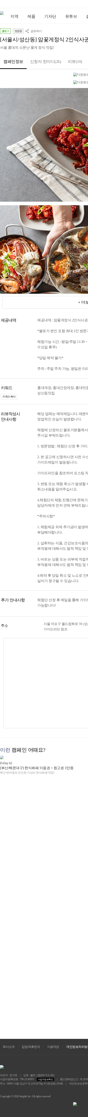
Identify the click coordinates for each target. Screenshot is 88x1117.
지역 (14, 16)
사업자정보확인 (45, 1079)
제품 (31, 16)
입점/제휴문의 (31, 1047)
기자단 (50, 16)
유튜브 (71, 16)
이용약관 (53, 1047)
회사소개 (8, 1047)
